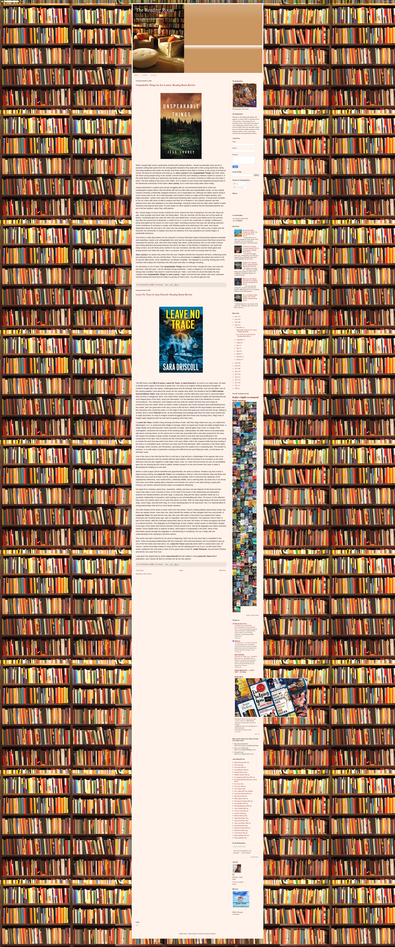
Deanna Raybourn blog (241, 825)
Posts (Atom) (148, 574)
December (239, 327)
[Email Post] (166, 285)
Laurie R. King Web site (241, 811)
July (237, 345)
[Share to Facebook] (176, 285)
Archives (145, 75)
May (237, 348)
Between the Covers (241, 623)
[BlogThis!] (172, 285)
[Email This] (170, 285)
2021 (236, 322)
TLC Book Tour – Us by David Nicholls (246, 643)
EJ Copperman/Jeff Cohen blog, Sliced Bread (245, 780)
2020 (236, 325)
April (238, 351)
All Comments (239, 187)
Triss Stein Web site (240, 767)
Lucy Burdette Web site (241, 803)
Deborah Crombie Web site (242, 828)
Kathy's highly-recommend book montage (245, 398)
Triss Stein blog (238, 765)
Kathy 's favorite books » (252, 615)
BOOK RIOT (239, 677)
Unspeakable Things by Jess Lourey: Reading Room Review (165, 85)
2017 (236, 368)
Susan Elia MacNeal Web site (242, 794)
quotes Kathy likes (239, 846)
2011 (236, 385)
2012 (236, 383)
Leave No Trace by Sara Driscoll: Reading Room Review (164, 294)
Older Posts (222, 570)
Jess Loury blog (238, 784)
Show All (257, 734)
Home (136, 75)
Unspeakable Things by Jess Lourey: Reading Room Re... (246, 331)
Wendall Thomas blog (240, 772)
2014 (236, 377)
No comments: (160, 285)
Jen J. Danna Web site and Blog (243, 791)
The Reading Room (155, 9)
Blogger (213, 934)
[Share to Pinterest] (178, 285)
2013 (236, 380)
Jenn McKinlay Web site (241, 770)
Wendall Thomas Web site (241, 775)
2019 (236, 363)
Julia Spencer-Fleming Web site (243, 801)
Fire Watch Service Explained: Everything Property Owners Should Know (245, 627)
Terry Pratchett (246, 853)
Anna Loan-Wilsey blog (241, 821)
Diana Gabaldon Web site (241, 835)
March (238, 354)
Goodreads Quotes (254, 857)
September (239, 340)
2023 (236, 317)
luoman (201, 934)
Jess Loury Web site (240, 786)
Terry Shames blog (239, 789)
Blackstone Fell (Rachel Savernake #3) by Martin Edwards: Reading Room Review (250, 281)
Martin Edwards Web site (241, 762)
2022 (236, 319)
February (239, 357)
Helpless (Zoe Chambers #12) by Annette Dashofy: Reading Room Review (250, 264)
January (238, 359)
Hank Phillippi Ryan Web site (243, 806)
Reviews (154, 75)
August (238, 343)
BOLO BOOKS (239, 655)
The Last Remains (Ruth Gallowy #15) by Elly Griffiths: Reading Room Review (250, 297)
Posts (236, 184)
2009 (236, 388)
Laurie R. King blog (240, 813)
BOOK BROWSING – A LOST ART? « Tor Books (244, 671)
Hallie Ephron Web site (241, 798)
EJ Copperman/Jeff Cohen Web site (244, 777)
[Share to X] (174, 285)
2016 (236, 371)
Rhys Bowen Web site (240, 796)
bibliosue (237, 641)
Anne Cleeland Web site (241, 808)
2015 (236, 374)
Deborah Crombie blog (241, 830)
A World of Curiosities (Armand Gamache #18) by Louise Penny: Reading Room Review (251, 249)
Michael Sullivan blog (240, 816)
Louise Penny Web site (241, 833)
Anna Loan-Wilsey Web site (242, 823)
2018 (236, 366)
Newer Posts (139, 570)
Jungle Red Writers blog (241, 818)
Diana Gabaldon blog (240, 838)
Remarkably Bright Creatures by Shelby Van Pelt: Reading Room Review (250, 232)
